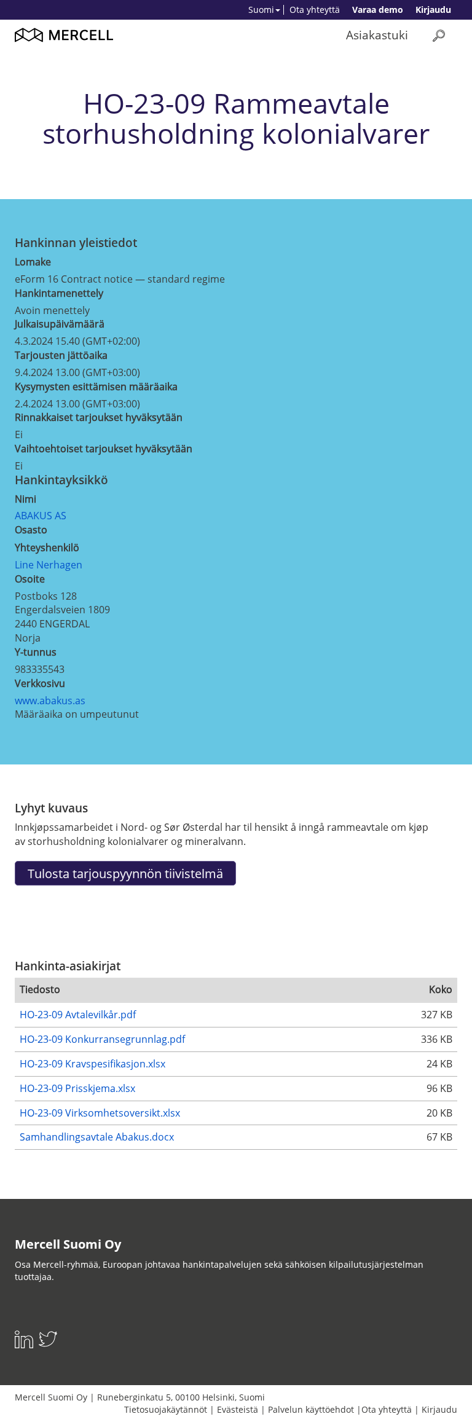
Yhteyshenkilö (47, 547)
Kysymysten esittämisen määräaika (96, 386)
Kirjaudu (433, 9)
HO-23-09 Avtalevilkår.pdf (78, 1014)
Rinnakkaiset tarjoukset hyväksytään (99, 417)
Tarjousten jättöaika (61, 355)
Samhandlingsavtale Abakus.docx (97, 1137)
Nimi (25, 499)
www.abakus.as (50, 700)
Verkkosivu (40, 683)
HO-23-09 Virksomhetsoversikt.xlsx (100, 1113)
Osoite (30, 579)
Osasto (31, 529)
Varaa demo (377, 9)
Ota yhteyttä (314, 9)
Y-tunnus (36, 652)
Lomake (33, 262)
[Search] (438, 35)
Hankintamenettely (59, 293)
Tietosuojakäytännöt (165, 1409)
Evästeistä (237, 1409)
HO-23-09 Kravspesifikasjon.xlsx (92, 1063)
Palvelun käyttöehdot (311, 1409)
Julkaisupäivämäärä (59, 324)
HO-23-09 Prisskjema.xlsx (77, 1088)
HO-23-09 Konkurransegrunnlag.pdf (102, 1039)
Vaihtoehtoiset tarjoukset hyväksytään (103, 448)
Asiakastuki (377, 34)
